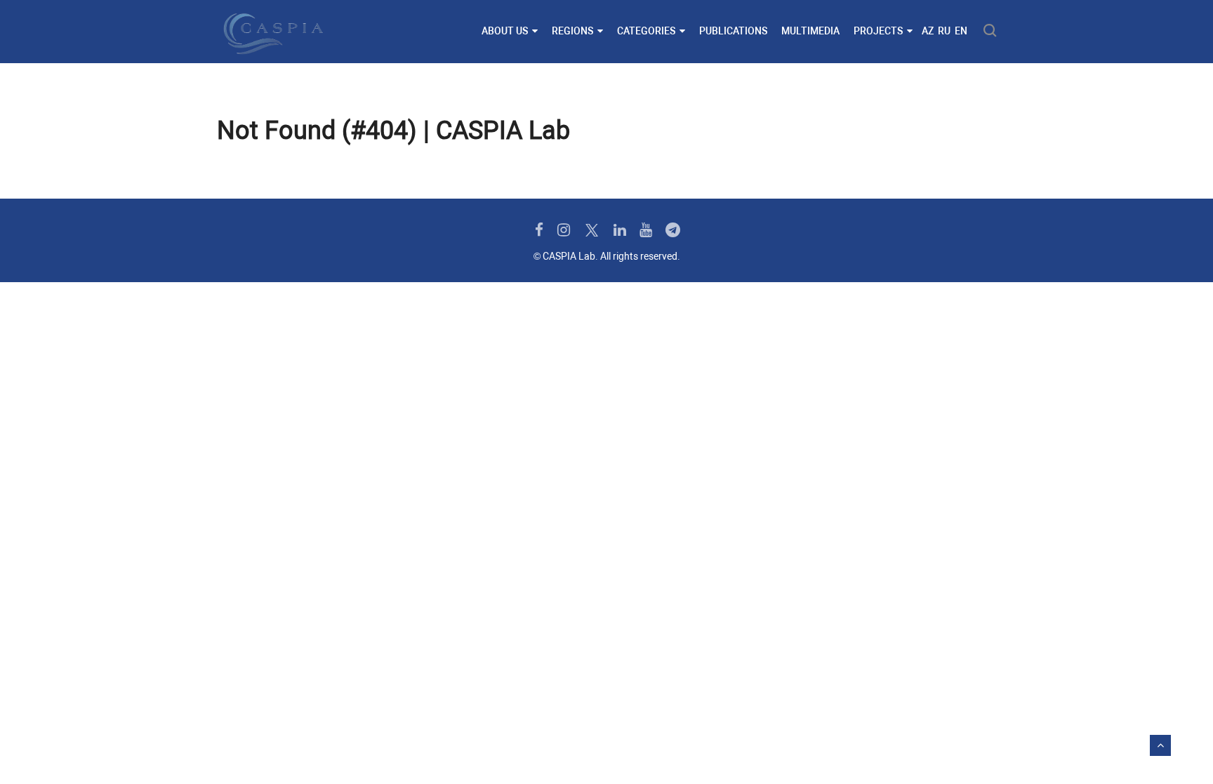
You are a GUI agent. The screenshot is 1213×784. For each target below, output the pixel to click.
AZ (928, 30)
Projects (878, 30)
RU (944, 30)
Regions (572, 30)
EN (961, 30)
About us (505, 30)
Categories (646, 30)
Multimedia (810, 30)
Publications (733, 30)
